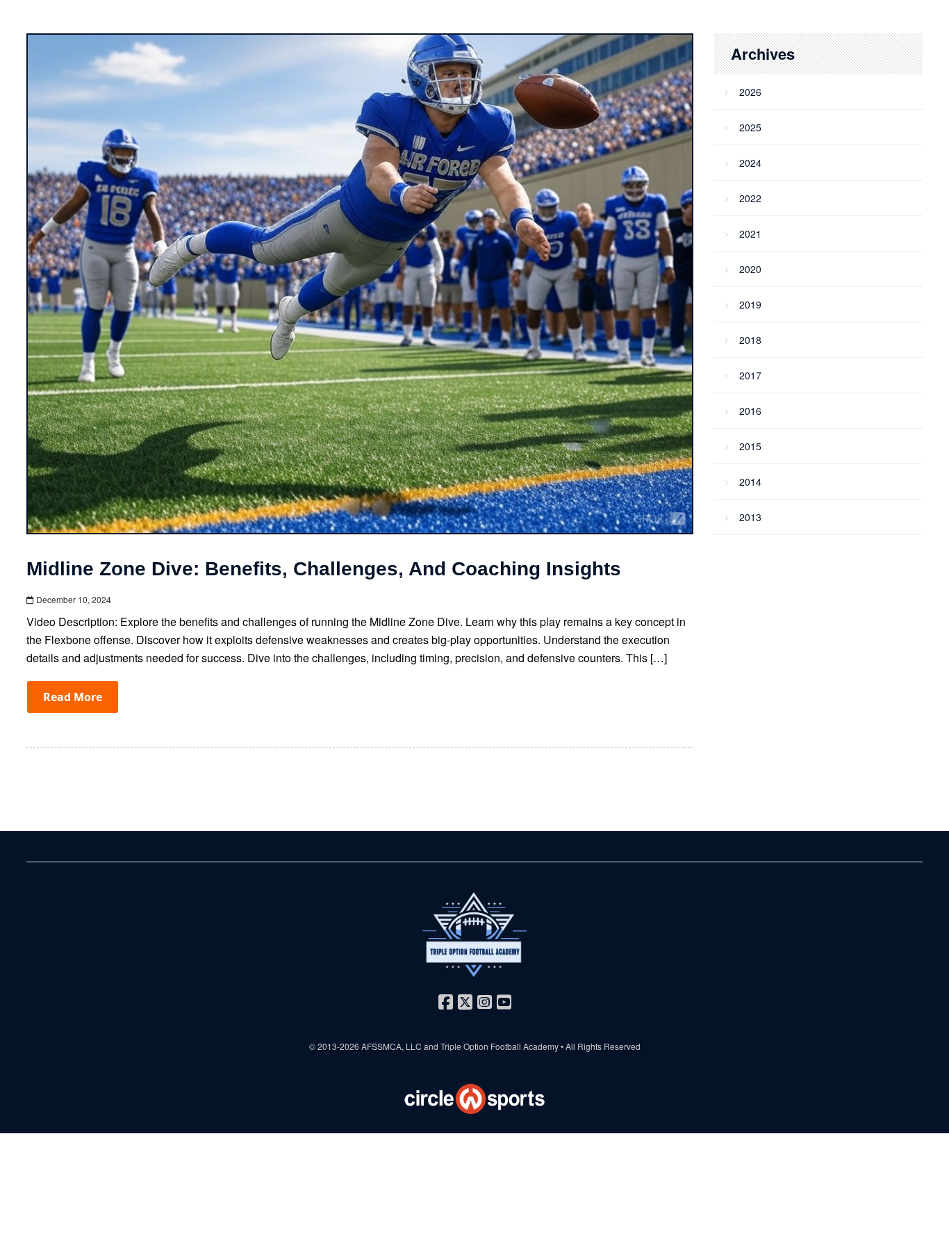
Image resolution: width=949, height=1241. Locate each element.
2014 (750, 481)
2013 (750, 517)
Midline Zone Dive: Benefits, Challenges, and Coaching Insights (323, 569)
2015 (750, 446)
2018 (750, 340)
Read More (72, 697)
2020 (750, 269)
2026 (750, 92)
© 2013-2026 (335, 1046)
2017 (750, 375)
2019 (750, 304)
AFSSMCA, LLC (391, 1046)
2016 (750, 411)
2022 (750, 198)
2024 (750, 163)
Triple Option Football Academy (499, 1046)
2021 (750, 233)
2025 (750, 127)
